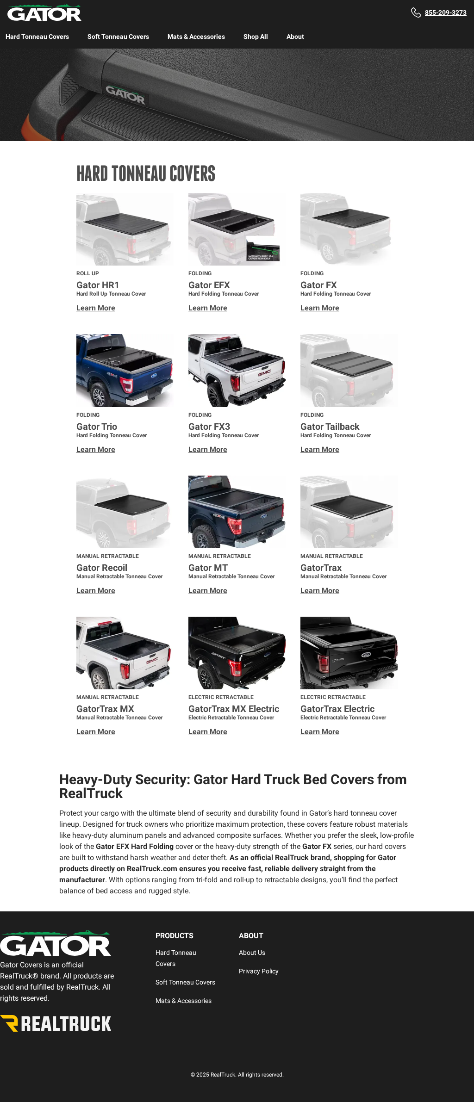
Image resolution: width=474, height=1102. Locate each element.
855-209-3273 (446, 12)
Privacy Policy (259, 971)
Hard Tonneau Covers (37, 36)
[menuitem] (37, 37)
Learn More (95, 307)
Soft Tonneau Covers (118, 36)
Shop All (255, 36)
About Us (252, 952)
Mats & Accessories (196, 36)
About (295, 36)
